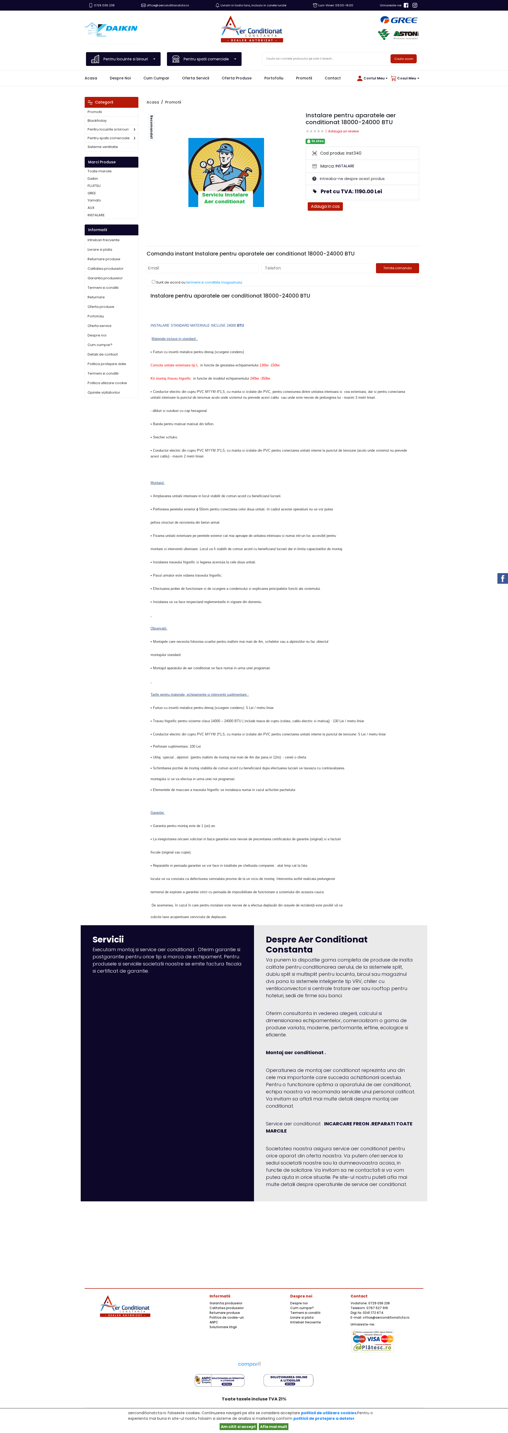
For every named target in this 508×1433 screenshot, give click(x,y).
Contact (333, 78)
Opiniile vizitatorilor (104, 392)
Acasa (91, 78)
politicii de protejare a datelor (324, 1418)
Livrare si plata (100, 249)
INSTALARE (96, 215)
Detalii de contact (103, 354)
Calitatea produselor (106, 268)
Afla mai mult (273, 1426)
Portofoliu (273, 78)
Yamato (94, 200)
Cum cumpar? (100, 344)
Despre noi (120, 78)
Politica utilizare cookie (107, 382)
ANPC (214, 1322)
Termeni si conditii (103, 287)
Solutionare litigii (223, 1327)
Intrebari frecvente (104, 239)
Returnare (96, 297)
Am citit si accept (238, 1426)
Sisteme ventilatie (103, 146)
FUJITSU (94, 186)
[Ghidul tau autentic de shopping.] (249, 1364)
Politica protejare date (107, 363)
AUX (91, 208)
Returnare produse (104, 259)
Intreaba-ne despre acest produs (352, 178)
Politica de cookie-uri (227, 1317)
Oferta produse (237, 78)
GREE (92, 193)
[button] (371, 78)
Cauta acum (403, 59)
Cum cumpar (156, 78)
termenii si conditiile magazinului (214, 282)
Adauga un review (343, 131)
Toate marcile (100, 171)
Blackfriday (97, 120)
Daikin (93, 179)
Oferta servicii (195, 78)
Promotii (304, 78)
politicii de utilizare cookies (328, 1413)
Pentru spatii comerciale (109, 138)
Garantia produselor (105, 278)
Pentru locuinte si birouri (108, 129)
